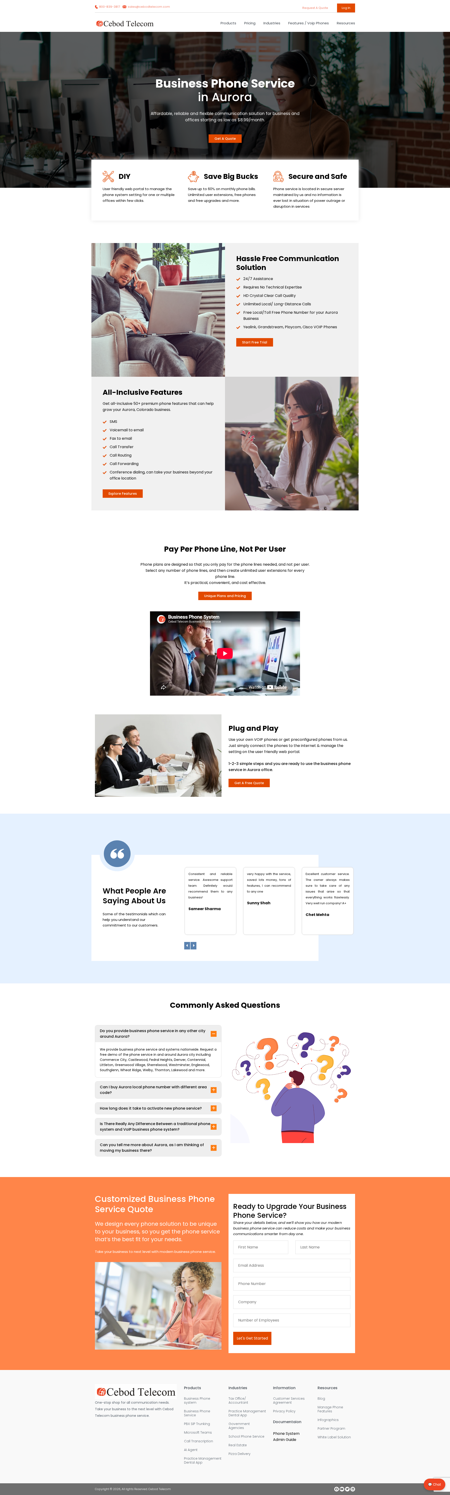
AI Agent (191, 1450)
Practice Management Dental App (202, 1461)
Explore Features (123, 493)
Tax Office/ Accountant (238, 1401)
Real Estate (238, 1445)
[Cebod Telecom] (125, 25)
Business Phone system (197, 1401)
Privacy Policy (284, 1411)
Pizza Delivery (240, 1454)
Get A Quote (225, 138)
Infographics (328, 1420)
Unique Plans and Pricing (225, 596)
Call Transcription (198, 1441)
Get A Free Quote (249, 783)
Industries (271, 23)
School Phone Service (246, 1437)
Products (228, 23)
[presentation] (187, 945)
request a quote (315, 8)
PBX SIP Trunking (197, 1424)
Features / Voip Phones (308, 23)
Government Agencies (239, 1426)
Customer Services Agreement (289, 1401)
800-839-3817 (109, 6)
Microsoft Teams (198, 1433)
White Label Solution (334, 1437)
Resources (346, 23)
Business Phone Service (197, 1413)
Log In (346, 8)
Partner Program (331, 1429)
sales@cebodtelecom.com (148, 6)
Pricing (249, 23)
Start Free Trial (254, 342)
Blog (321, 1399)
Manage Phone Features (330, 1409)
